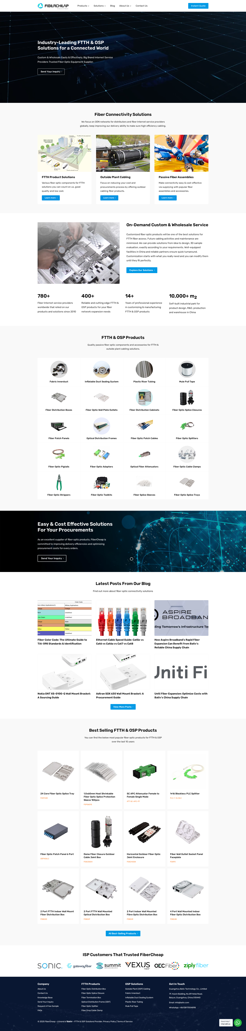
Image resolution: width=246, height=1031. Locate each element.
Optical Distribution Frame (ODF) (95, 1002)
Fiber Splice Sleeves (144, 494)
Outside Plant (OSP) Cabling (137, 989)
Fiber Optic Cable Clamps (187, 466)
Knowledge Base (45, 997)
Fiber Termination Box (91, 997)
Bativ (69, 1021)
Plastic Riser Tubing (144, 381)
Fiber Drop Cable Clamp (91, 1010)
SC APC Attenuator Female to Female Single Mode (143, 795)
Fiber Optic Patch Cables (144, 438)
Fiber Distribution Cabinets (144, 410)
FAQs (40, 1010)
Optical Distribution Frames (102, 438)
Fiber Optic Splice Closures (187, 410)
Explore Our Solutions (141, 270)
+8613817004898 (187, 1007)
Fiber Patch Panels (59, 438)
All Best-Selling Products (122, 933)
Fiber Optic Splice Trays (187, 494)
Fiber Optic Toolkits (101, 494)
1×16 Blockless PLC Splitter (185, 793)
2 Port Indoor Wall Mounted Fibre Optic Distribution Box (142, 913)
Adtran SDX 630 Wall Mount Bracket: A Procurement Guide (120, 695)
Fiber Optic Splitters (187, 438)
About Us (124, 5)
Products (82, 5)
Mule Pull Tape (187, 381)
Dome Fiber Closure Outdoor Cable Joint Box (99, 856)
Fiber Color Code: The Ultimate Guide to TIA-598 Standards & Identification (62, 641)
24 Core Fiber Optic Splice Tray (57, 793)
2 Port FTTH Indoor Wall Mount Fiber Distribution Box (57, 913)
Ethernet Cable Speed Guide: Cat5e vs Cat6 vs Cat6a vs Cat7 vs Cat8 (120, 641)
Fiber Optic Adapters (101, 466)
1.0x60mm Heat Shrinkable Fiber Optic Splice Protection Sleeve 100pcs (99, 796)
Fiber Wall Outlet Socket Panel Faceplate (186, 856)
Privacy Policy (109, 1021)
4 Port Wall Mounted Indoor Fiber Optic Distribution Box (185, 913)
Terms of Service (125, 1021)
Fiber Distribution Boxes (59, 410)
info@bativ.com (182, 1002)
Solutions (99, 5)
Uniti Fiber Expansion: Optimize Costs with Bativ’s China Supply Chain (181, 695)
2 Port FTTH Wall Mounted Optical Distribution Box (98, 913)
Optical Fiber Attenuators (144, 466)
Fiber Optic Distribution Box (93, 989)
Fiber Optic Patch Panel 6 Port (57, 854)
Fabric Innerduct (59, 381)
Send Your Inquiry (46, 1002)
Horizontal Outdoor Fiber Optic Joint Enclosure (143, 856)
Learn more (50, 198)
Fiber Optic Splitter (89, 1006)
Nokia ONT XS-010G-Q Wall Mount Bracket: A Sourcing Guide (64, 695)
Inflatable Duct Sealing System (101, 381)
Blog (112, 5)
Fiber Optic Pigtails (58, 466)
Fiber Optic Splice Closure (92, 993)
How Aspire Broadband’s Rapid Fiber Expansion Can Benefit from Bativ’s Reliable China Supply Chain (177, 643)
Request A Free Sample (48, 1006)
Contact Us (141, 5)
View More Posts (122, 706)
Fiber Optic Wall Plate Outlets (102, 410)
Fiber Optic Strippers (58, 494)
